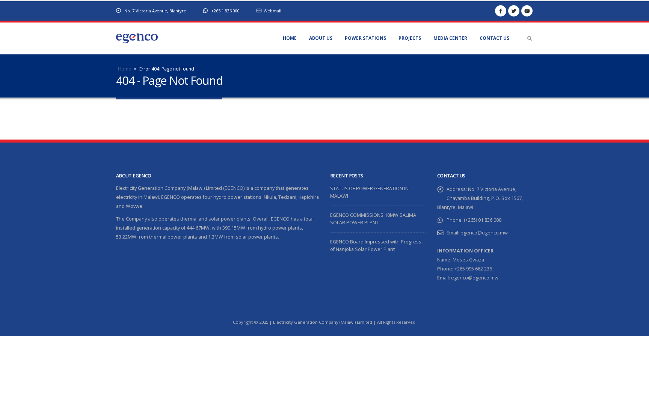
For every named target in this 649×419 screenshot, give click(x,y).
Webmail (272, 11)
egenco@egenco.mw (484, 233)
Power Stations (365, 38)
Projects (409, 38)
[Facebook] (500, 11)
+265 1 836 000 (225, 11)
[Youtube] (527, 11)
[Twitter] (513, 11)
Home (290, 38)
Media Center (450, 38)
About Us (320, 38)
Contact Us (494, 38)
